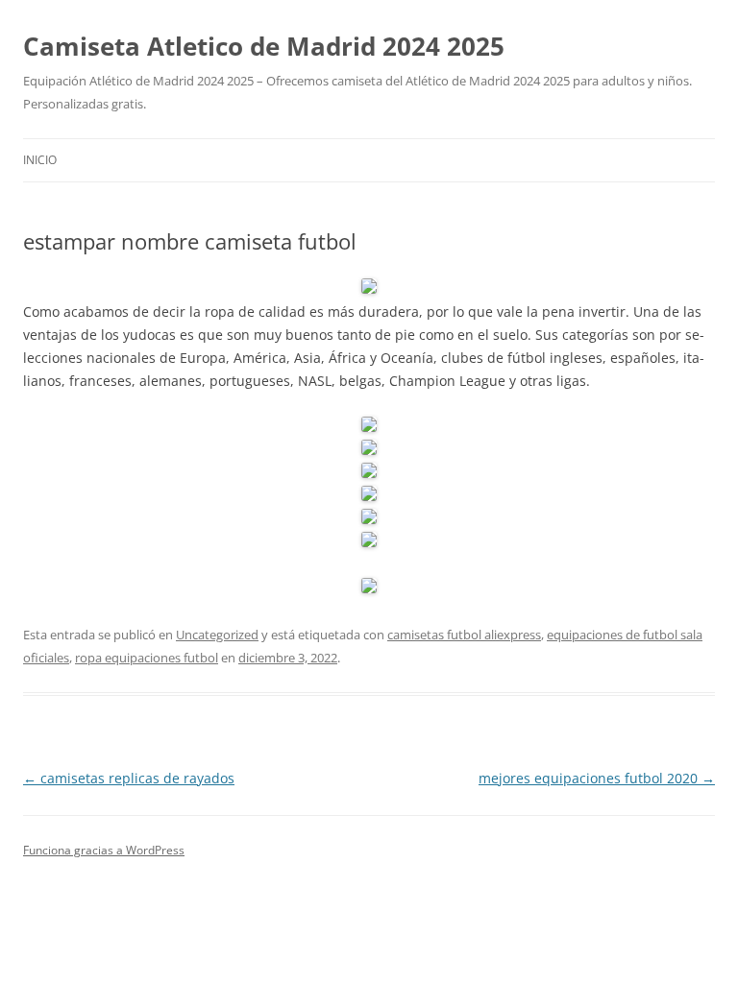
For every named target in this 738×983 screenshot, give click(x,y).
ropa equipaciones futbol (146, 657)
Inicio (40, 160)
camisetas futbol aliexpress (464, 634)
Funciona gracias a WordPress (103, 850)
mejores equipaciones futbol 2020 (597, 778)
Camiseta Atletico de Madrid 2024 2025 (263, 46)
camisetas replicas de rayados (128, 778)
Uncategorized (217, 634)
